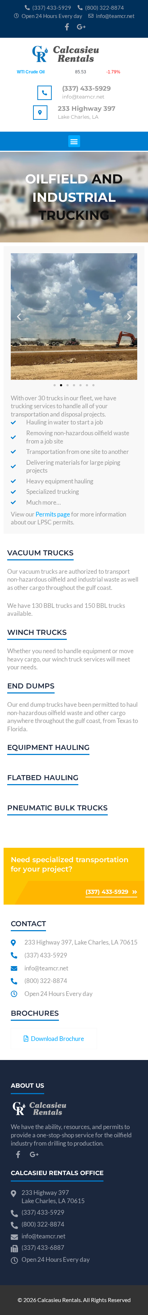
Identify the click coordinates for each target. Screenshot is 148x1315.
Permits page (53, 514)
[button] (74, 141)
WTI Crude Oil (31, 71)
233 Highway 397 (86, 109)
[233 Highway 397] (40, 112)
